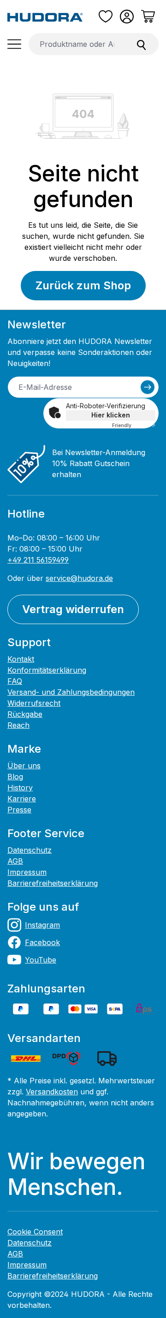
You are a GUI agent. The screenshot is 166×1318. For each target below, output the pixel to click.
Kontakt (20, 659)
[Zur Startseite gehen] (45, 16)
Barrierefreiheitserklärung (52, 883)
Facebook (42, 942)
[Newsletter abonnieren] (147, 387)
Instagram (42, 924)
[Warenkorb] (148, 16)
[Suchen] (142, 44)
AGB (15, 861)
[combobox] (77, 44)
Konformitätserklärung (46, 670)
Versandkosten (52, 1091)
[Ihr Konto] (126, 16)
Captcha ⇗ (133, 425)
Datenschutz (29, 850)
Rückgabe (24, 714)
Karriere (21, 798)
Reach (18, 725)
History (20, 787)
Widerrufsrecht (33, 703)
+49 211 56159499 (38, 559)
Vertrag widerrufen (73, 609)
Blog (15, 776)
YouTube (40, 959)
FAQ (14, 681)
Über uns (24, 765)
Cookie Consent (35, 1231)
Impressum (27, 872)
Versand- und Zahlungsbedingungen (71, 692)
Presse (19, 809)
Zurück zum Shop (83, 285)
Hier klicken (110, 415)
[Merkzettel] (105, 16)
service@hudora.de (79, 578)
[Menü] (14, 44)
